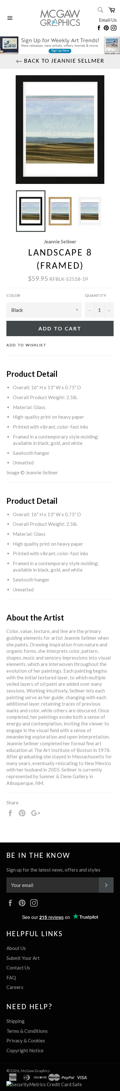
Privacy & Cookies (25, 1040)
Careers (14, 987)
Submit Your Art (23, 958)
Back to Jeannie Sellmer (63, 61)
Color (13, 295)
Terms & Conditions (27, 1031)
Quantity (95, 295)
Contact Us (18, 967)
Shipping (15, 1021)
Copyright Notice (25, 1050)
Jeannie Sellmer (60, 241)
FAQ (11, 977)
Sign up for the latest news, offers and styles (53, 870)
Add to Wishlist (26, 345)
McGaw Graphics (35, 1070)
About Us (16, 948)
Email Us (108, 20)
